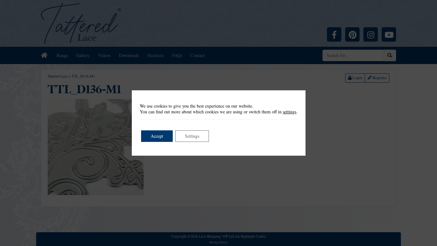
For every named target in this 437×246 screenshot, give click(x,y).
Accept (157, 136)
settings (289, 112)
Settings (192, 136)
